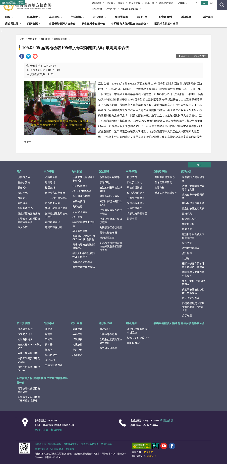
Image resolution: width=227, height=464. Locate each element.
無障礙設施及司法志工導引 (56, 215)
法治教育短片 (25, 329)
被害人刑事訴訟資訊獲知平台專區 (83, 255)
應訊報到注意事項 (110, 196)
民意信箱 (77, 206)
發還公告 (187, 229)
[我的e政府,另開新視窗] (155, 447)
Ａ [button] (204, 3)
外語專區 (186, 17)
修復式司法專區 (136, 193)
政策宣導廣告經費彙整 (193, 196)
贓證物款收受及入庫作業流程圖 (193, 236)
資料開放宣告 (54, 444)
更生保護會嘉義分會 (94, 23)
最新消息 (187, 214)
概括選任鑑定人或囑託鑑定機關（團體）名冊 (193, 307)
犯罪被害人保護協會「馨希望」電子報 (29, 399)
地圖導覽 (50, 182)
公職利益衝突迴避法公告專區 (111, 341)
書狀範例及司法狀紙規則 (111, 189)
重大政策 (23, 227)
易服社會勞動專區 (137, 213)
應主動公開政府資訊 (193, 208)
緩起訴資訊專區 (136, 203)
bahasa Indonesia (129, 9)
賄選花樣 (160, 187)
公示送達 (187, 315)
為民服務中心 (25, 208)
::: (1, 31)
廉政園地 (105, 329)
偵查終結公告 (189, 219)
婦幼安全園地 (134, 182)
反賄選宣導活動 (163, 182)
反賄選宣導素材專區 (166, 193)
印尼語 (49, 329)
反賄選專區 (121, 17)
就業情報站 (133, 343)
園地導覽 (77, 329)
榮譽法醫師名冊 (108, 233)
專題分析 (77, 350)
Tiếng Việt (97, 9)
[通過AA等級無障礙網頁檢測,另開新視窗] (141, 447)
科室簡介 (23, 198)
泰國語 (49, 339)
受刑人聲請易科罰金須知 (111, 203)
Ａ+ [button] (211, 3)
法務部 (109, 3)
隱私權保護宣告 (71, 444)
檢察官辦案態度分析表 (83, 224)
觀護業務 (132, 177)
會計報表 (187, 253)
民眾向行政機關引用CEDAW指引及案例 (83, 238)
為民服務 (54, 17)
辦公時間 (56, 430)
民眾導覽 (32, 17)
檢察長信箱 (135, 3)
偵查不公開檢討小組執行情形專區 (193, 291)
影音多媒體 (165, 17)
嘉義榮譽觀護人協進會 (62, 23)
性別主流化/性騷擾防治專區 (194, 283)
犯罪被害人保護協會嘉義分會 (129, 23)
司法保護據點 (134, 187)
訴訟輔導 (76, 17)
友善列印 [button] (201, 56)
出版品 (185, 258)
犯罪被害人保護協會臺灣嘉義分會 (29, 221)
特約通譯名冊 (107, 238)
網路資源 (32, 23)
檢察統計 (77, 334)
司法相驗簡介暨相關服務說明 (83, 246)
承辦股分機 (51, 177)
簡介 (7, 17)
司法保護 (98, 17)
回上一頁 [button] (185, 56)
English (181, 3)
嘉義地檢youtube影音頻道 (30, 346)
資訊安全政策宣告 (90, 444)
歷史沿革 (23, 187)
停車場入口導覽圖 (55, 193)
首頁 (21, 39)
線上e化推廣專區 (81, 191)
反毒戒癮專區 (134, 208)
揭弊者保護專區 (108, 348)
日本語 (49, 344)
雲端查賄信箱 (79, 212)
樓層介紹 (50, 187)
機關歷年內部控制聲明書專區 (193, 274)
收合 (199, 165)
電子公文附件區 (190, 298)
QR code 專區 (80, 186)
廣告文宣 (187, 243)
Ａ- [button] (196, 3)
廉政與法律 (11, 23)
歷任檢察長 (24, 182)
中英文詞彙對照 (53, 365)
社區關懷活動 (60, 39)
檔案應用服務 (79, 231)
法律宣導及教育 (108, 334)
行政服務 (77, 339)
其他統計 (77, 344)
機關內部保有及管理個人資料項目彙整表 (193, 265)
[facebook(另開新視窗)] (172, 447)
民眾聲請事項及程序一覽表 (111, 212)
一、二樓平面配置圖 (56, 198)
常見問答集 (106, 444)
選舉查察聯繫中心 (164, 177)
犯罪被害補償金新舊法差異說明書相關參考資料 (111, 246)
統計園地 (208, 17)
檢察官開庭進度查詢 (138, 338)
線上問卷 (77, 217)
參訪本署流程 (52, 222)
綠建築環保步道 (53, 227)
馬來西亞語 (51, 355)
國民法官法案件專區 (166, 23)
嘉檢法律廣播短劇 (28, 353)
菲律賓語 (50, 360)
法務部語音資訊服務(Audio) (29, 360)
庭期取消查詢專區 (82, 262)
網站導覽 (96, 3)
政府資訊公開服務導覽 (193, 179)
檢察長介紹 (24, 177)
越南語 (49, 334)
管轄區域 (23, 193)
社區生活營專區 (136, 198)
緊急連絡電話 (166, 3)
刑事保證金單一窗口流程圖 (111, 221)
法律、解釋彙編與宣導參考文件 (193, 188)
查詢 (222, 5)
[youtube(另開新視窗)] (163, 447)
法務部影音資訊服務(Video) (29, 369)
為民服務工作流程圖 (111, 227)
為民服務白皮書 (81, 196)
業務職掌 (23, 203)
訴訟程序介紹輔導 (110, 177)
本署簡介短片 (25, 334)
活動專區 (45, 39)
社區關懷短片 (25, 339)
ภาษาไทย (111, 9)
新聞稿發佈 (188, 224)
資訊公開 (142, 17)
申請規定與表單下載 (193, 203)
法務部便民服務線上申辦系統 (83, 179)
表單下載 (149, 3)
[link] (21, 57)
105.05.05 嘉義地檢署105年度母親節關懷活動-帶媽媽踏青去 (75, 48)
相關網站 (77, 355)
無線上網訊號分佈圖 (56, 208)
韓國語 (49, 350)
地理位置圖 (41, 430)
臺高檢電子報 (41, 449)
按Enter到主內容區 (12, 2)
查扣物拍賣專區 (190, 248)
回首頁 (120, 3)
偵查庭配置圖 (52, 203)
